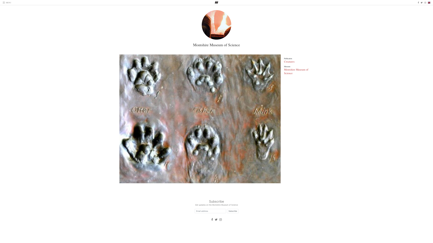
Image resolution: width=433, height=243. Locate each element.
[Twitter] (216, 219)
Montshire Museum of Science (216, 44)
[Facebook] (212, 219)
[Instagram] (220, 219)
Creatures (289, 61)
